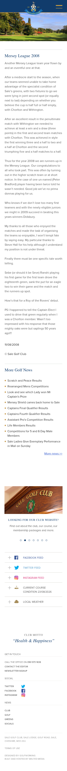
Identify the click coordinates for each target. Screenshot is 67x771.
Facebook (10, 690)
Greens (9, 719)
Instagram (11, 695)
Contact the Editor (16, 666)
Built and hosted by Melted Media (24, 758)
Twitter (9, 686)
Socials (9, 723)
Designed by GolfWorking (20, 755)
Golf (7, 714)
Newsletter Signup (16, 670)
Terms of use (12, 748)
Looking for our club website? (33, 520)
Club (7, 710)
